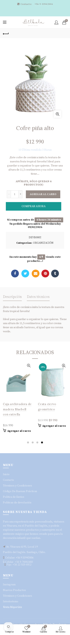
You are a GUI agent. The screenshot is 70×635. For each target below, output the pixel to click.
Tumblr (55, 273)
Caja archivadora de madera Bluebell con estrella (17, 409)
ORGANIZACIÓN (43, 243)
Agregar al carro (43, 194)
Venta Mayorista (12, 607)
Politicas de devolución (17, 502)
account (56, 22)
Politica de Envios (13, 497)
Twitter (25, 273)
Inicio (6, 474)
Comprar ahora (34, 206)
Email (35, 273)
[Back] (6, 33)
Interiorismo (10, 601)
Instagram (9, 584)
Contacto (8, 480)
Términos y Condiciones (17, 485)
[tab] (12, 298)
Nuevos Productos (14, 590)
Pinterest (45, 273)
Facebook (15, 273)
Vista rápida (28, 365)
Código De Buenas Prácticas (20, 491)
